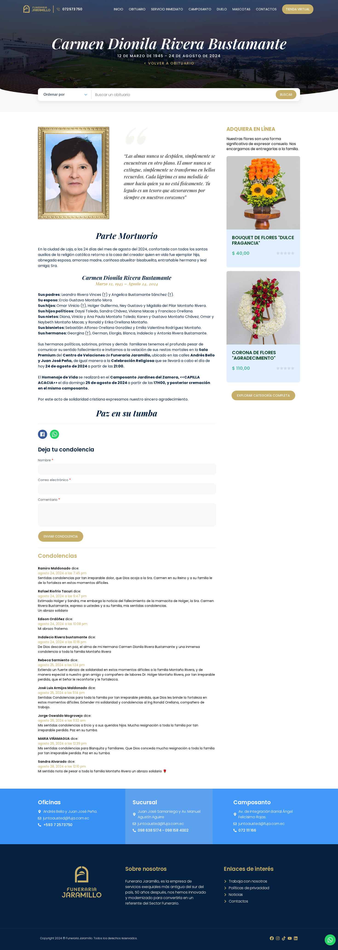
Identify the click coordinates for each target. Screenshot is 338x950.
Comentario (49, 499)
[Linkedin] (296, 938)
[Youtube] (290, 938)
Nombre (45, 460)
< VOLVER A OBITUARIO (169, 63)
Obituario (137, 9)
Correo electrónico (54, 480)
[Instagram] (278, 938)
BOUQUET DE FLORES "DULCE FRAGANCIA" (263, 240)
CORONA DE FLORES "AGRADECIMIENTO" (254, 355)
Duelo (222, 9)
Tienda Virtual (298, 9)
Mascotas (241, 9)
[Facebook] (272, 938)
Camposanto (200, 9)
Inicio (118, 9)
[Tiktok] (284, 938)
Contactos (266, 9)
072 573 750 (72, 9)
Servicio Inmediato (167, 9)
